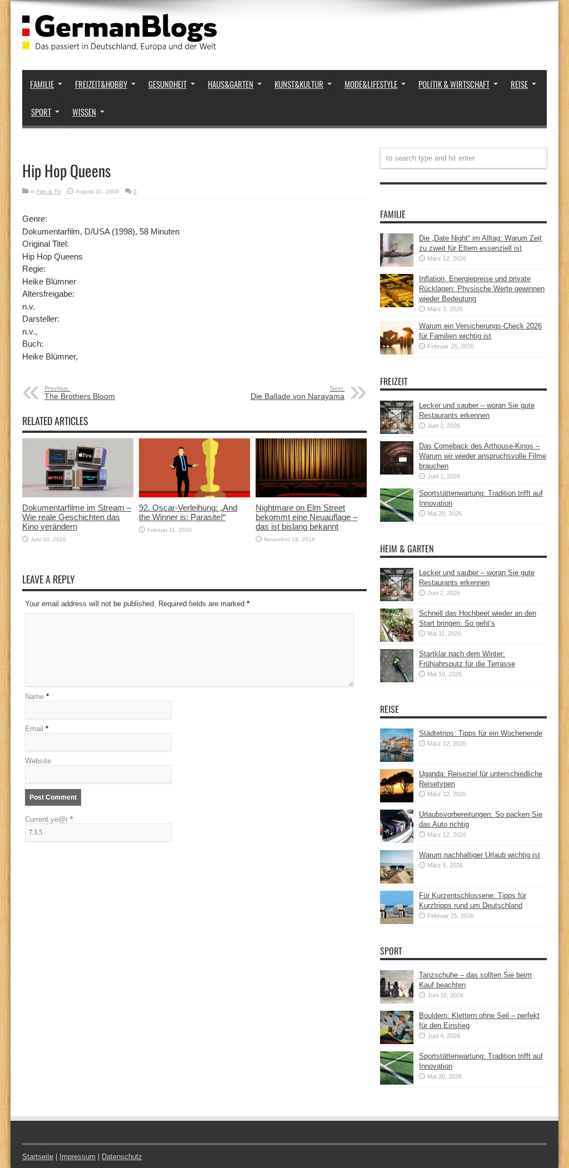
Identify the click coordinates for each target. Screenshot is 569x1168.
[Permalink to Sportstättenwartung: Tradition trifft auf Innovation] (396, 519)
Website (38, 761)
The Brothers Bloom (79, 393)
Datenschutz (122, 1156)
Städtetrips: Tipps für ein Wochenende (480, 733)
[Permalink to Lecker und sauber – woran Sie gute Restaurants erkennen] (396, 431)
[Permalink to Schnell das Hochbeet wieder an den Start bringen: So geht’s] (396, 639)
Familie (42, 84)
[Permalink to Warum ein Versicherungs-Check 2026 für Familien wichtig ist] (396, 352)
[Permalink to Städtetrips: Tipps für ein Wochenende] (396, 759)
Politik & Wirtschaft (454, 84)
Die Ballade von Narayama (298, 393)
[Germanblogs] (119, 42)
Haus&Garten (230, 84)
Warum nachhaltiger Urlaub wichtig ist (479, 855)
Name (34, 696)
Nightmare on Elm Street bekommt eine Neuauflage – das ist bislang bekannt (306, 517)
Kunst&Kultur (298, 84)
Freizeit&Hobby (101, 84)
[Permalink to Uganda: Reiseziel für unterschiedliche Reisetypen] (396, 800)
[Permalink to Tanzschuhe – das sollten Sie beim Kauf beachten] (396, 1001)
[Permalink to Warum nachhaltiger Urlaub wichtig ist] (396, 881)
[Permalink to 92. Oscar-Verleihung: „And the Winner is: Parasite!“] (194, 495)
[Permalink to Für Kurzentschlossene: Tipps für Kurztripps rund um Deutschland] (396, 921)
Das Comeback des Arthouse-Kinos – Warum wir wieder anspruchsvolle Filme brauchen (482, 456)
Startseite (37, 1156)
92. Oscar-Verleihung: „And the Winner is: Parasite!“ (188, 512)
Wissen (84, 112)
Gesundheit (167, 84)
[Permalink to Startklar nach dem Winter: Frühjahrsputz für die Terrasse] (396, 680)
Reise (519, 84)
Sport (41, 112)
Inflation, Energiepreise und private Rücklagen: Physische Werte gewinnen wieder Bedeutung (482, 288)
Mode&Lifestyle (371, 84)
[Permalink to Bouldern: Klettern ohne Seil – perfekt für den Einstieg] (396, 1041)
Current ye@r (49, 819)
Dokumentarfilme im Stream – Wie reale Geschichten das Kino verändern (76, 517)
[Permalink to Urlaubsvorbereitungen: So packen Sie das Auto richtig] (396, 840)
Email (34, 729)
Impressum (77, 1156)
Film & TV (49, 191)
